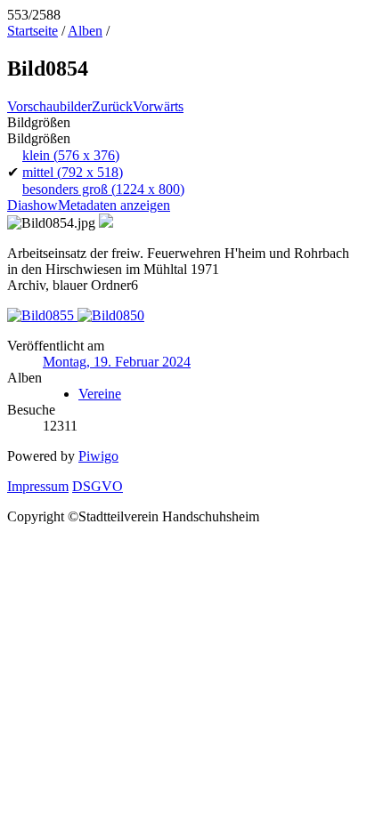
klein (70, 155)
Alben (85, 30)
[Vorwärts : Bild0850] (110, 315)
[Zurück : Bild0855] (42, 315)
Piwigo (98, 455)
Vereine (99, 393)
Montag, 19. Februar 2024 (117, 361)
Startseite (32, 30)
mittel (72, 172)
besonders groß (103, 189)
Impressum (38, 486)
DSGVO (97, 486)
